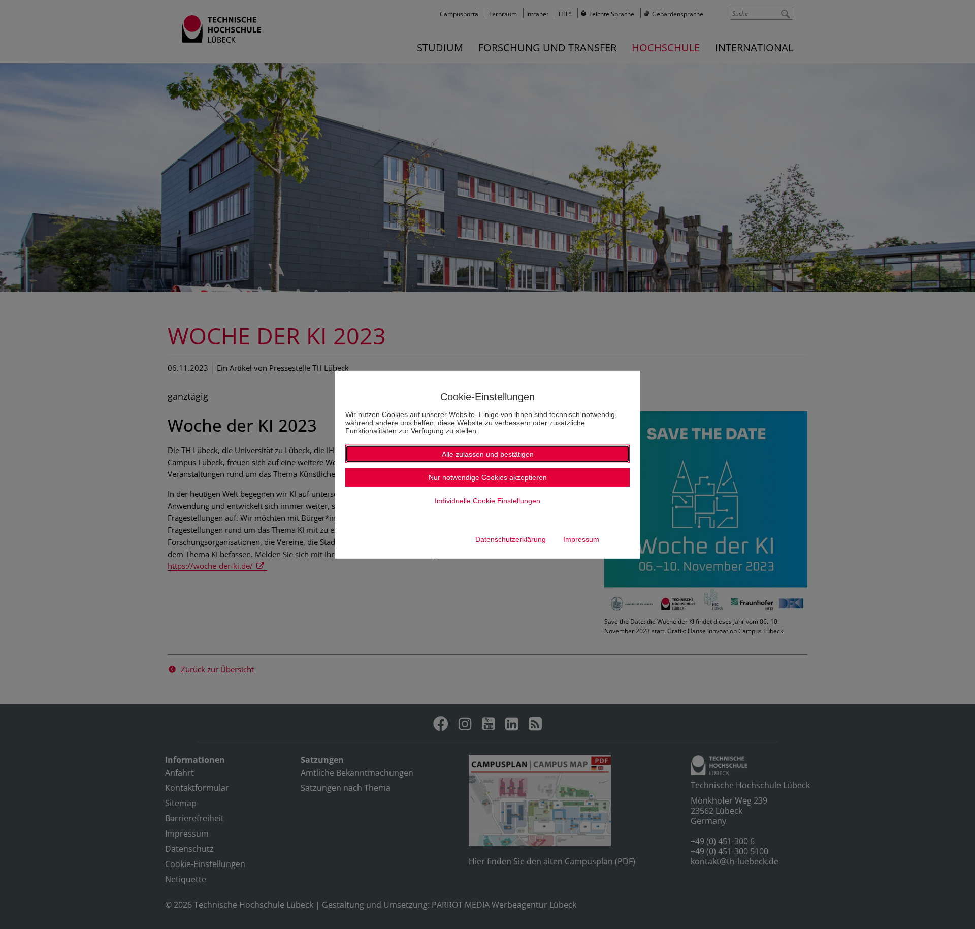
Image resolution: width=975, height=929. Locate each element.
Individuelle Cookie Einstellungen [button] (487, 501)
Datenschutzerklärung (510, 539)
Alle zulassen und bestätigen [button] (488, 454)
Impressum (581, 539)
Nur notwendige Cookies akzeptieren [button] (488, 477)
